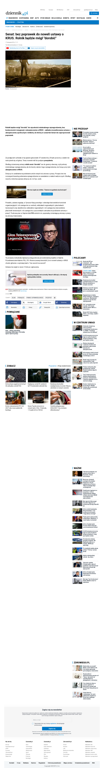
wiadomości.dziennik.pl (17, 30)
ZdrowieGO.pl (76, 9)
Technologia (29, 746)
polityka (26, 30)
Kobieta (46, 744)
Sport (27, 752)
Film (45, 754)
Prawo (65, 744)
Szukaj (95, 13)
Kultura (46, 758)
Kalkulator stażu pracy (91, 748)
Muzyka (46, 756)
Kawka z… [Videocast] (36, 26)
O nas (18, 763)
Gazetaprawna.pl (10, 746)
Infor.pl (7, 744)
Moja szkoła (47, 750)
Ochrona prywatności (54, 763)
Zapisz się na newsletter (38, 48)
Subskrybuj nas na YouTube (17, 48)
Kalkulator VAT (89, 750)
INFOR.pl (42, 9)
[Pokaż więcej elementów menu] (97, 18)
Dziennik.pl (29, 741)
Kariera (33, 763)
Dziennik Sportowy (49, 26)
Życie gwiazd (47, 752)
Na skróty (8, 741)
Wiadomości (10, 22)
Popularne (52, 366)
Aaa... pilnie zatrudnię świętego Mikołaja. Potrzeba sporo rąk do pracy (15, 332)
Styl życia (65, 756)
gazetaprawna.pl (88, 9)
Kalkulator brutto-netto (91, 754)
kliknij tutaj (61, 734)
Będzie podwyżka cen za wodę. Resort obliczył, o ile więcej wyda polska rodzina (47, 276)
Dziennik (7, 30)
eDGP (7, 748)
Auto (27, 744)
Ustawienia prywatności (82, 763)
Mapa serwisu (68, 763)
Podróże (28, 756)
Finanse (65, 746)
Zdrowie (28, 754)
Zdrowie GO (25, 26)
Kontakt (11, 763)
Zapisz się (52, 728)
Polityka (20, 22)
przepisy (49, 297)
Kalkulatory (88, 741)
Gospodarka (29, 748)
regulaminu (53, 723)
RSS (93, 763)
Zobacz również (47, 194)
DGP (68, 9)
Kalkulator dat (88, 744)
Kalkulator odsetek (90, 752)
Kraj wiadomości (64, 366)
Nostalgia (18, 26)
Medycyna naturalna (68, 750)
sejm (13, 297)
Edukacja (46, 748)
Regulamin (42, 763)
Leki (64, 748)
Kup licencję (23, 291)
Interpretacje (9, 754)
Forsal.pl (8, 750)
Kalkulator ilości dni (90, 746)
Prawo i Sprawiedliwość (34, 297)
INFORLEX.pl (60, 9)
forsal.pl (51, 9)
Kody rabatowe (48, 746)
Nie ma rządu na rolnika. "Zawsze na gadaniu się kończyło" (47, 190)
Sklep (96, 9)
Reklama (26, 763)
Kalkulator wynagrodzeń (91, 756)
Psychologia (66, 754)
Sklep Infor (8, 756)
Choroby (65, 752)
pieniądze (21, 297)
